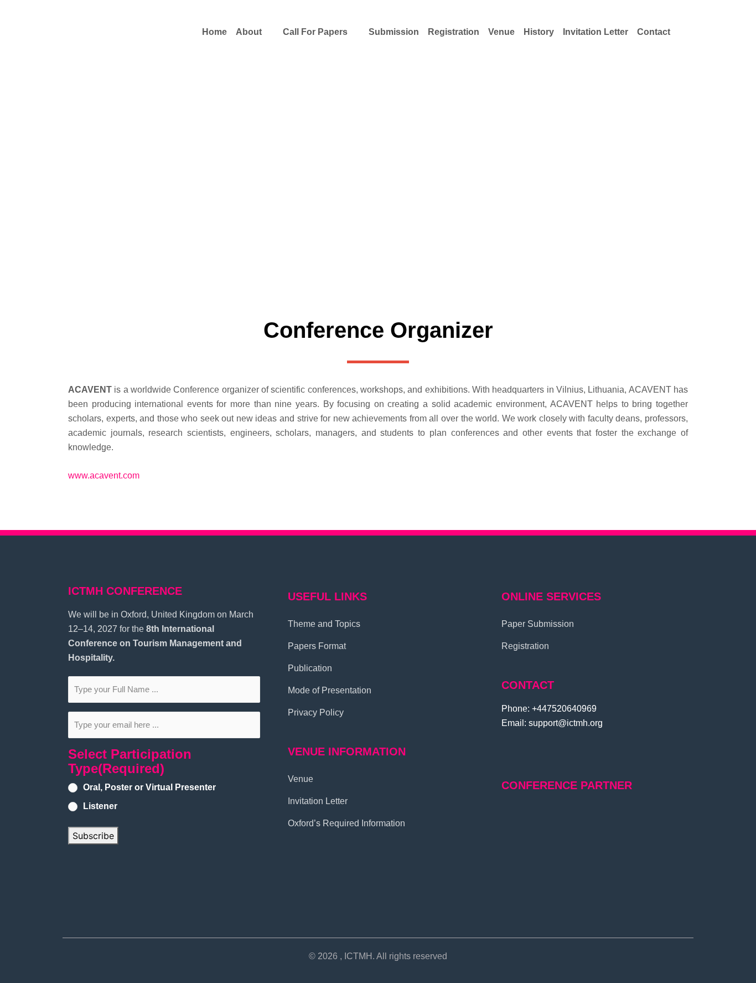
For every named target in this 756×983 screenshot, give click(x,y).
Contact (653, 32)
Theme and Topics (324, 624)
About (249, 32)
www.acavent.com (103, 475)
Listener (100, 806)
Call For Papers (315, 32)
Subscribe (93, 835)
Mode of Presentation (329, 690)
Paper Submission (537, 624)
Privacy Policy (316, 712)
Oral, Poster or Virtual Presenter (149, 787)
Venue (501, 32)
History (539, 32)
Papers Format (317, 646)
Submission (394, 32)
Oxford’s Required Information (346, 823)
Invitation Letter (595, 32)
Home (214, 32)
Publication (310, 668)
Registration (453, 32)
